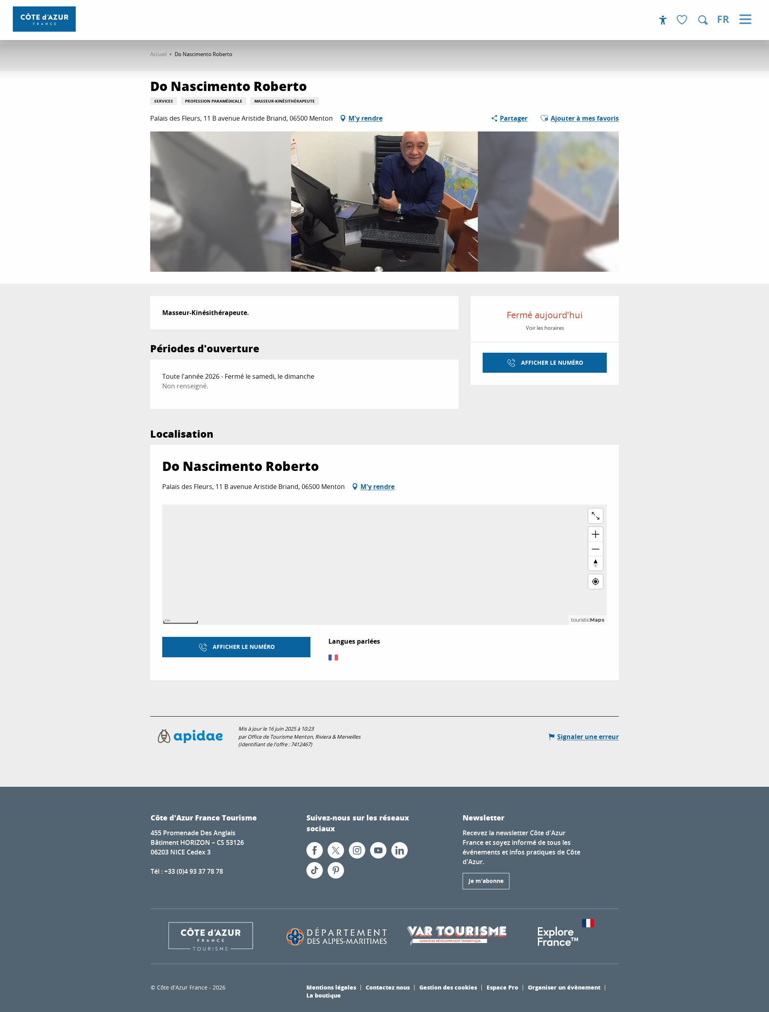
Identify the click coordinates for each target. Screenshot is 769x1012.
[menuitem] (44, 19)
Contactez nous (388, 987)
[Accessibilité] (662, 20)
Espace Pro (502, 987)
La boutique (323, 995)
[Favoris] (682, 20)
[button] (703, 20)
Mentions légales (331, 987)
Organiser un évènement (564, 987)
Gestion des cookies (448, 987)
